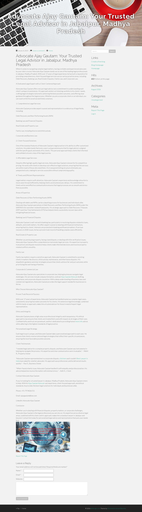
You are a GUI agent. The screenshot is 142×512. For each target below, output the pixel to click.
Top (18, 508)
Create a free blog (98, 61)
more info (79, 321)
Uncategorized (97, 100)
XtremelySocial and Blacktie (116, 508)
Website (19, 479)
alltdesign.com (95, 508)
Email (18, 475)
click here (62, 358)
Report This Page (21, 456)
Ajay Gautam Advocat (69, 277)
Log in (93, 114)
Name (18, 470)
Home (51, 51)
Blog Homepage (97, 65)
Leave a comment (38, 51)
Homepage (95, 68)
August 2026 (96, 89)
